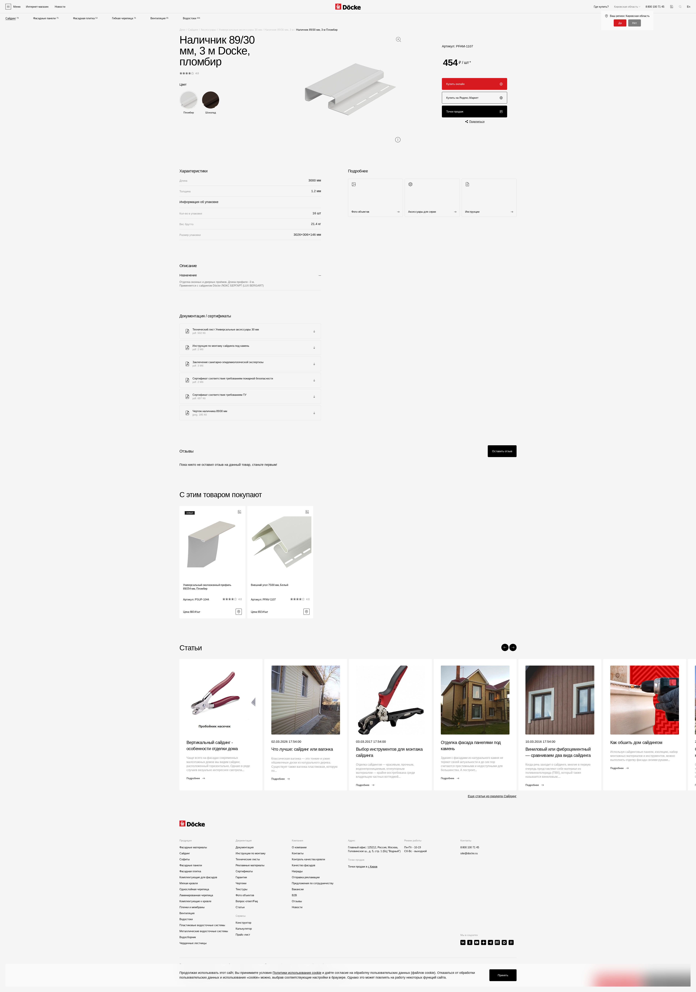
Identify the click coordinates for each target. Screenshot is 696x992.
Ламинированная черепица (196, 895)
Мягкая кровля (188, 883)
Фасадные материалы (193, 847)
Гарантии (241, 877)
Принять (503, 975)
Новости (297, 907)
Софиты (184, 859)
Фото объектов (245, 895)
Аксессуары (208, 29)
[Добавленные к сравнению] (672, 7)
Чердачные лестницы (193, 943)
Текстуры (241, 889)
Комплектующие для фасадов (198, 877)
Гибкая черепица (122, 18)
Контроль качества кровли (308, 859)
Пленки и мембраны (192, 907)
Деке (182, 29)
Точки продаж (454, 111)
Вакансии (298, 889)
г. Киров (372, 866)
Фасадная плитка (84, 18)
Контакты (298, 853)
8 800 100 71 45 (469, 847)
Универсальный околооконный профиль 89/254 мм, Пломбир (207, 586)
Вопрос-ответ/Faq (247, 901)
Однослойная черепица (194, 889)
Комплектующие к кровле (195, 901)
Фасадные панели (44, 18)
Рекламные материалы (250, 865)
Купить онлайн (455, 83)
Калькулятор (244, 928)
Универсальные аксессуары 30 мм (240, 29)
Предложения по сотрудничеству (313, 883)
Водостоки (189, 18)
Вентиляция (157, 18)
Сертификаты (244, 871)
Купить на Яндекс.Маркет (462, 97)
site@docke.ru (469, 853)
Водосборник (187, 937)
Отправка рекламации (306, 877)
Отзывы (297, 901)
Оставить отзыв (502, 451)
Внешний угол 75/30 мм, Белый (269, 584)
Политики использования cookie (297, 973)
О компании (299, 847)
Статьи (240, 907)
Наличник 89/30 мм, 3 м (279, 29)
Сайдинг (10, 18)
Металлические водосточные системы (203, 931)
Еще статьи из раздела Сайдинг (492, 796)
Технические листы (248, 859)
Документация (245, 847)
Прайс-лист (243, 934)
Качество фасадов (303, 865)
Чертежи (241, 883)
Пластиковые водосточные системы (202, 925)
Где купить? (601, 6)
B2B (294, 895)
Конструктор (243, 922)
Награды (297, 871)
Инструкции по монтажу (251, 853)
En (688, 6)
